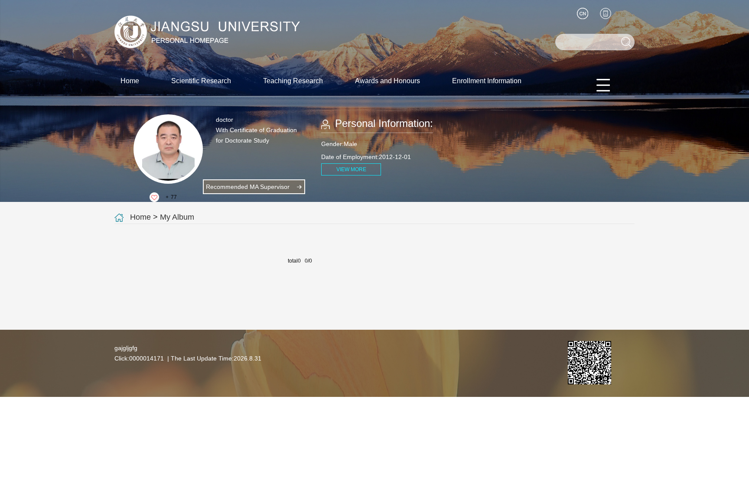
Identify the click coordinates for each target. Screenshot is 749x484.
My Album (177, 217)
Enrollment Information (486, 80)
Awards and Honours (387, 80)
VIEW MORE (351, 169)
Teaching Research (293, 80)
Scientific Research (201, 80)
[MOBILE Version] (605, 13)
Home (129, 80)
